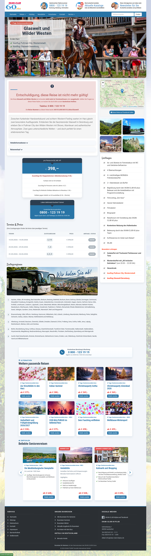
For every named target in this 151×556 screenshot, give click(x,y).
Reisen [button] (22, 14)
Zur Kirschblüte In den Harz (30, 387)
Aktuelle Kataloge (94, 5)
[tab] (52, 143)
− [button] (103, 86)
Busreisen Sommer (63, 520)
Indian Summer (56, 386)
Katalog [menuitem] (31, 14)
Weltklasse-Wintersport (117, 420)
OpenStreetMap (132, 106)
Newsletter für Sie (129, 5)
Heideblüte (65, 468)
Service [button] (71, 14)
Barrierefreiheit (15, 532)
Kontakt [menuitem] (62, 14)
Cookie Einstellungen (6, 554)
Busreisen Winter (63, 523)
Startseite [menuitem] (13, 14)
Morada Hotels (62, 538)
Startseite (13, 517)
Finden (138, 14)
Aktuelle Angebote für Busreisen (68, 526)
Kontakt (12, 526)
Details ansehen (26, 396)
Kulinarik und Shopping (106, 468)
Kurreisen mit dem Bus (65, 529)
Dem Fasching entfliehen (89, 420)
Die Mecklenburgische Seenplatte (39, 468)
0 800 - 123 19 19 (78, 352)
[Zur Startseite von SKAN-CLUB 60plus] (22, 6)
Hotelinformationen (18, 143)
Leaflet (124, 106)
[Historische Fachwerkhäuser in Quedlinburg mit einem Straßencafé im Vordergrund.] (110, 144)
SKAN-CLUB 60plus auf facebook (116, 517)
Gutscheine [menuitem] (52, 14)
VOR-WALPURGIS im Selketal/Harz (58, 421)
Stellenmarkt (14, 536)
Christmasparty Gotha (87, 386)
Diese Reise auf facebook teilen (122, 112)
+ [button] (103, 82)
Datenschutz (14, 523)
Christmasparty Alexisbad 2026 (118, 387)
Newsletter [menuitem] (41, 14)
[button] (21, 472)
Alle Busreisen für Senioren (66, 517)
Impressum (14, 529)
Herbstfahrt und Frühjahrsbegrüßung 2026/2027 (29, 423)
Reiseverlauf (15, 150)
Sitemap (12, 520)
